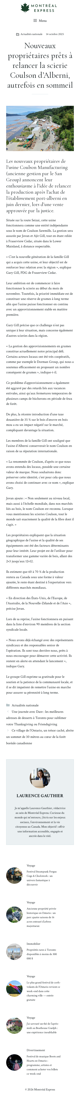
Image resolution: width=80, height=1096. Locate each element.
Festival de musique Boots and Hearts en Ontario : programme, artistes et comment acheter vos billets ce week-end (44, 1065)
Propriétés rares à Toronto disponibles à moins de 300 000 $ (42, 954)
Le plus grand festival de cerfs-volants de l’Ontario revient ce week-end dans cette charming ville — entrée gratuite (44, 991)
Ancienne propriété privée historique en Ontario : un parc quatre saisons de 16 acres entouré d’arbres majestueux (41, 917)
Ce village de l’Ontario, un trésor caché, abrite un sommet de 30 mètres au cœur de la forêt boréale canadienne (40, 736)
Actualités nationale (31, 34)
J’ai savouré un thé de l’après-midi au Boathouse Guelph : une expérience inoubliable (43, 1028)
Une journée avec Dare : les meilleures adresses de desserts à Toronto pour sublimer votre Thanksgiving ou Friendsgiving (36, 718)
